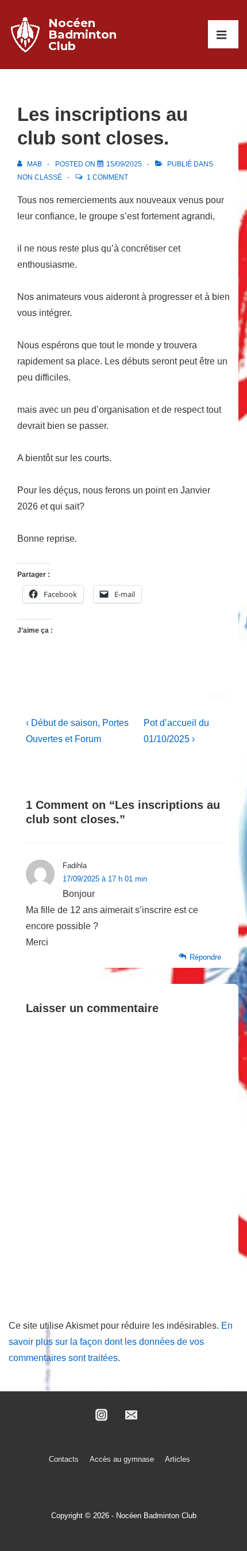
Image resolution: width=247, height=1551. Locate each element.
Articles (177, 1459)
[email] (131, 1415)
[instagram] (101, 1415)
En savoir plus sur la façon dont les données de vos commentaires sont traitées (121, 1342)
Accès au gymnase (122, 1459)
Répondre (205, 957)
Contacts (64, 1459)
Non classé (39, 177)
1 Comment (107, 177)
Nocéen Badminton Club (82, 34)
